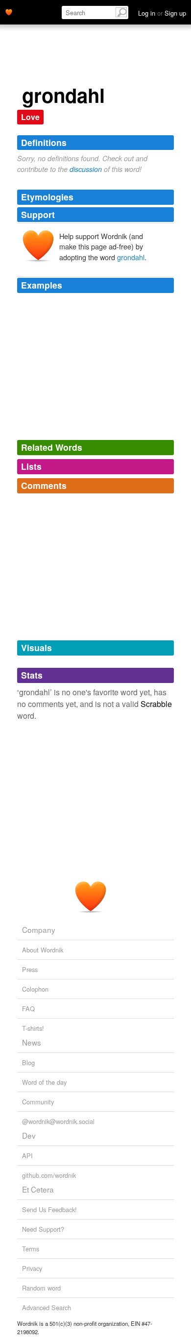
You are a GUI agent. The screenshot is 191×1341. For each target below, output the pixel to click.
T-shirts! (33, 1028)
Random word (41, 1287)
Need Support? (43, 1229)
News (31, 1042)
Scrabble (156, 703)
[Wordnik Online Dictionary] (9, 11)
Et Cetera (38, 1189)
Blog (28, 1062)
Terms (30, 1248)
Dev (29, 1135)
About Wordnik (42, 949)
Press (30, 969)
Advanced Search (46, 1307)
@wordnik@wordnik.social (58, 1121)
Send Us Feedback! (49, 1209)
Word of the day (44, 1082)
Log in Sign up (162, 13)
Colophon (35, 989)
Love (30, 116)
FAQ (28, 1008)
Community (38, 1101)
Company (38, 929)
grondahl (130, 257)
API (27, 1155)
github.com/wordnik (49, 1175)
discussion (86, 169)
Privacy (32, 1268)
